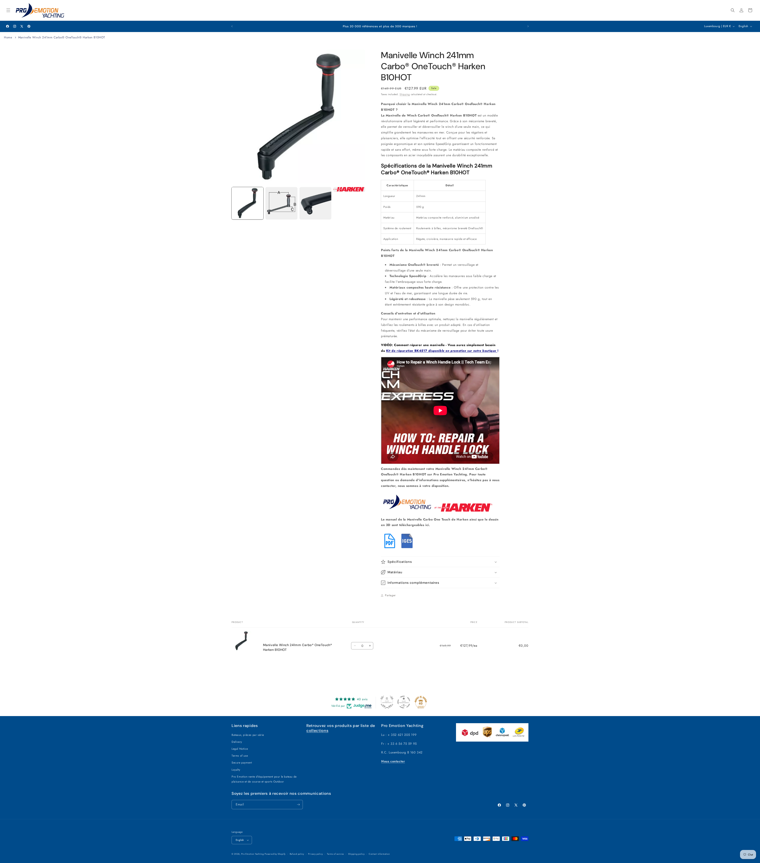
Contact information (379, 853)
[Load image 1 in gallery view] (247, 203)
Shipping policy (356, 853)
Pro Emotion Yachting (252, 853)
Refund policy (297, 853)
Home (8, 37)
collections (317, 730)
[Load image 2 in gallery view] (281, 203)
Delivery (237, 742)
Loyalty (236, 770)
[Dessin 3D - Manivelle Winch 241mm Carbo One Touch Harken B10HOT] (407, 548)
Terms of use (240, 756)
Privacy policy (315, 853)
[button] (8, 10)
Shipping (405, 94)
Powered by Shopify (275, 853)
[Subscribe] (298, 804)
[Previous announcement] (232, 26)
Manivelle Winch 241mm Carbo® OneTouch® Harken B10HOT (61, 37)
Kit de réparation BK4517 (441, 350)
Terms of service (335, 853)
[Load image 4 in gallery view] (349, 189)
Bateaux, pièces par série (248, 735)
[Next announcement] (528, 26)
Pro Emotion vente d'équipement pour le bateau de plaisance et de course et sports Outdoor (264, 779)
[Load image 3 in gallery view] (315, 203)
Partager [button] (390, 595)
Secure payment (242, 763)
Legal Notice (240, 749)
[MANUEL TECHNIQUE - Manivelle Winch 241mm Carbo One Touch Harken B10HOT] (389, 548)
